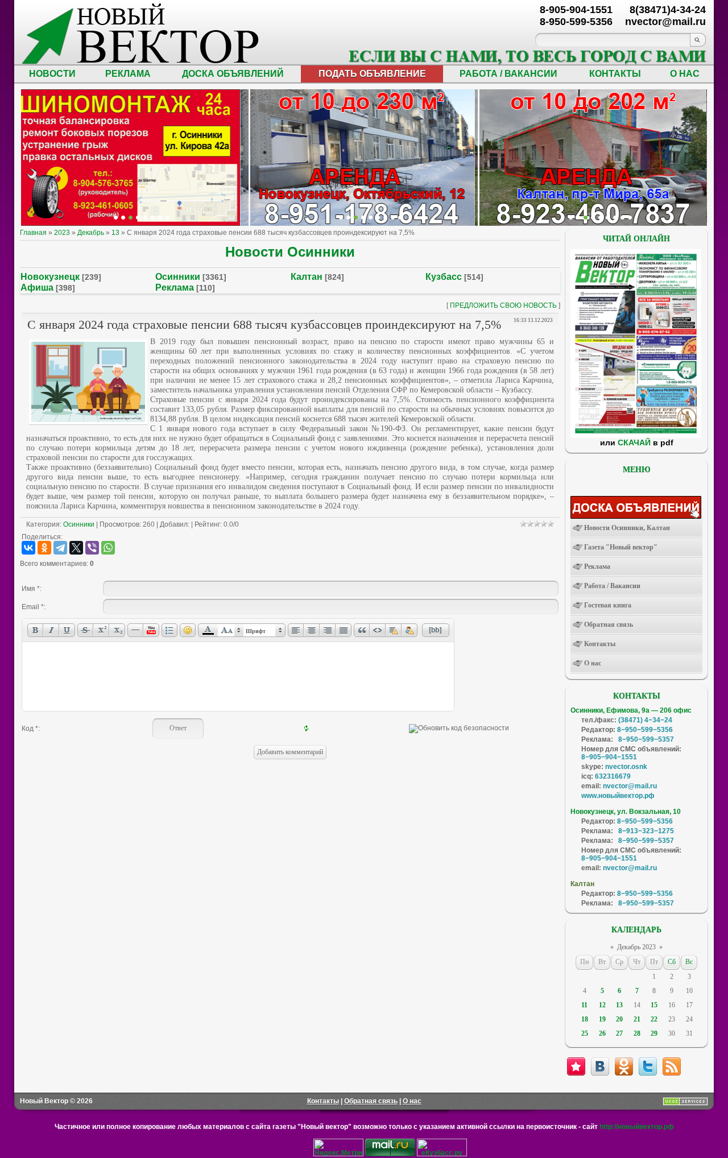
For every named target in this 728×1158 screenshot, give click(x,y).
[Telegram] (60, 548)
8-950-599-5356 (576, 21)
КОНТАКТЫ (615, 73)
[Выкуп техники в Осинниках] (400, 217)
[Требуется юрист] (570, 217)
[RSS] (672, 1066)
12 (602, 1005)
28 (637, 1033)
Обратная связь (371, 1101)
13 (115, 233)
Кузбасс (443, 277)
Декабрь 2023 (636, 947)
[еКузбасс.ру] (442, 1154)
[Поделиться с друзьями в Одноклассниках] (624, 1066)
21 (637, 1019)
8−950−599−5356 (645, 730)
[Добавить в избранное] (576, 1066)
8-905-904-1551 (576, 9)
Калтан (306, 277)
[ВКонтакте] (28, 548)
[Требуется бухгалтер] (578, 217)
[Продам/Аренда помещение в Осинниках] (370, 217)
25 (584, 1033)
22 (654, 1019)
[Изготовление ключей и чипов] (160, 217)
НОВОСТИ (52, 73)
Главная (33, 233)
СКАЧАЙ (634, 442)
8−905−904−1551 (609, 757)
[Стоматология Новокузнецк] (167, 217)
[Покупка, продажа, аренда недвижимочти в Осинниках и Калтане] (615, 217)
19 (602, 1019)
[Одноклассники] (44, 548)
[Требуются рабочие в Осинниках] (622, 217)
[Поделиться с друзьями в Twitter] (648, 1066)
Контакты (323, 1101)
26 (602, 1033)
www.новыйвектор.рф (618, 796)
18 (584, 1019)
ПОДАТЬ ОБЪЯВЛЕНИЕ (372, 73)
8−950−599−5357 (646, 739)
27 (619, 1033)
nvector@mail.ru (630, 786)
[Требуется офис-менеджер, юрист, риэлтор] (607, 217)
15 (654, 1005)
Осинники (177, 277)
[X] (76, 548)
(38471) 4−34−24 (645, 720)
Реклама (174, 287)
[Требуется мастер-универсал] (600, 217)
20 (619, 1019)
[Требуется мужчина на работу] (592, 217)
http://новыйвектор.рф (636, 1127)
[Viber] (92, 548)
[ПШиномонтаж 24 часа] (123, 217)
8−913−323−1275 (646, 831)
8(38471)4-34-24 (668, 9)
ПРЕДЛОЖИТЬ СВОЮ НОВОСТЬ (503, 305)
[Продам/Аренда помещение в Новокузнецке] (341, 217)
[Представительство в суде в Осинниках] (392, 217)
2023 (62, 233)
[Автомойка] (115, 217)
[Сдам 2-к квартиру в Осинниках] (629, 217)
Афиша (36, 287)
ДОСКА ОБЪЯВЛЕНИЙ (233, 73)
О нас (412, 1101)
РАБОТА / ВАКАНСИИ (508, 73)
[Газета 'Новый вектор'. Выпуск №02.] (635, 436)
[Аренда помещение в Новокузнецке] (130, 217)
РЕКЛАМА (128, 73)
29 (654, 1033)
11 (584, 1005)
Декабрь (90, 233)
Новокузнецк (50, 277)
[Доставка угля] (152, 217)
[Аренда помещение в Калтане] (137, 217)
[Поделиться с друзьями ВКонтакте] (600, 1066)
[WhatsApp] (108, 548)
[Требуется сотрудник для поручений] (585, 217)
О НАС (685, 73)
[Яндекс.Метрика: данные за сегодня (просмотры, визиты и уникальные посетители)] (338, 1147)
